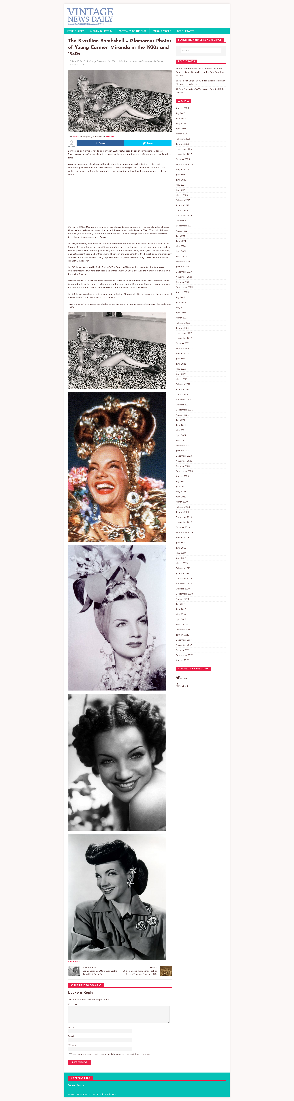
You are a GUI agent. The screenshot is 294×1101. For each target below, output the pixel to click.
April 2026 (181, 128)
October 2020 (183, 466)
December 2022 (184, 333)
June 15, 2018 (78, 61)
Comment (73, 1004)
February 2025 (183, 200)
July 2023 (180, 297)
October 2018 (183, 588)
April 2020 (181, 496)
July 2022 (180, 358)
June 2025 (181, 179)
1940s (120, 61)
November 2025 (184, 154)
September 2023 (184, 287)
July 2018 (180, 604)
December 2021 (184, 394)
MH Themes (110, 1094)
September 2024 (184, 225)
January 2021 (182, 450)
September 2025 (184, 164)
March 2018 (182, 624)
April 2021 (181, 435)
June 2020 (181, 486)
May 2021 (181, 430)
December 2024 (184, 210)
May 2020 (181, 491)
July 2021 (180, 420)
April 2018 (181, 619)
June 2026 (181, 118)
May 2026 (181, 123)
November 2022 (184, 338)
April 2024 (181, 251)
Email (71, 1036)
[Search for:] (200, 50)
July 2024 (180, 236)
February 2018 (183, 629)
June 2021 (181, 425)
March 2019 (182, 563)
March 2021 (182, 440)
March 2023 (182, 317)
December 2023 (184, 271)
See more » (74, 961)
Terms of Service (76, 1085)
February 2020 (183, 507)
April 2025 (181, 190)
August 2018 (182, 599)
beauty (127, 61)
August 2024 (182, 231)
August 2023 (182, 292)
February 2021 (183, 445)
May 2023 (181, 307)
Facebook (183, 686)
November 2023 (184, 276)
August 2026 (182, 108)
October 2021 (183, 404)
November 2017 (184, 645)
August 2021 (182, 415)
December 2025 (184, 149)
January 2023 (182, 328)
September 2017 (184, 655)
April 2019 (181, 558)
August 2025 (182, 169)
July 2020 (180, 481)
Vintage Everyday (97, 61)
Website (72, 1045)
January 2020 (182, 512)
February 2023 (183, 323)
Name (71, 1027)
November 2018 (184, 583)
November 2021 (184, 399)
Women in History (101, 31)
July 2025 (180, 174)
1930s (114, 61)
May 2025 (181, 184)
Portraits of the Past (132, 31)
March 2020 (182, 501)
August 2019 (182, 537)
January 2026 (182, 144)
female (160, 61)
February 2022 (183, 384)
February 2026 (183, 138)
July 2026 (180, 113)
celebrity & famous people (144, 61)
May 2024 (181, 246)
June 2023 (181, 302)
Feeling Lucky (75, 31)
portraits (74, 64)
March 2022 (182, 379)
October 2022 (183, 343)
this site (110, 136)
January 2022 (182, 389)
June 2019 (181, 547)
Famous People (162, 31)
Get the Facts (185, 31)
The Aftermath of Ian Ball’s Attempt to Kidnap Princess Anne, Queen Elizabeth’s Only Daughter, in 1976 (200, 72)
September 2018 (184, 593)
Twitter (183, 678)
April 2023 (181, 312)
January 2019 (182, 573)
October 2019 (183, 527)
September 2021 (184, 409)
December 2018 (184, 578)
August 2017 (182, 660)
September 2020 (184, 471)
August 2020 (182, 476)
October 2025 (183, 159)
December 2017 (184, 639)
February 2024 (183, 261)
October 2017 (183, 650)
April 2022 (181, 374)
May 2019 (181, 552)
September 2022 (184, 348)
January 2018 (182, 634)
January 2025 (182, 205)
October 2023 (183, 282)
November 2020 (184, 460)
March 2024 (182, 256)
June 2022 (181, 363)
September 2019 (184, 532)
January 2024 (182, 266)
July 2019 (180, 542)
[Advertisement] (120, 200)
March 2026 (182, 133)
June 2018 (181, 609)
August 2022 (182, 353)
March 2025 (182, 195)
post (75, 136)
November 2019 (184, 522)
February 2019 (183, 568)
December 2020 (184, 455)
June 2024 (181, 241)
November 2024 (184, 215)
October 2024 (183, 220)
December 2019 (184, 517)
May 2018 (181, 614)
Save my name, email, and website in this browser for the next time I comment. (111, 1054)
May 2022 (181, 368)
